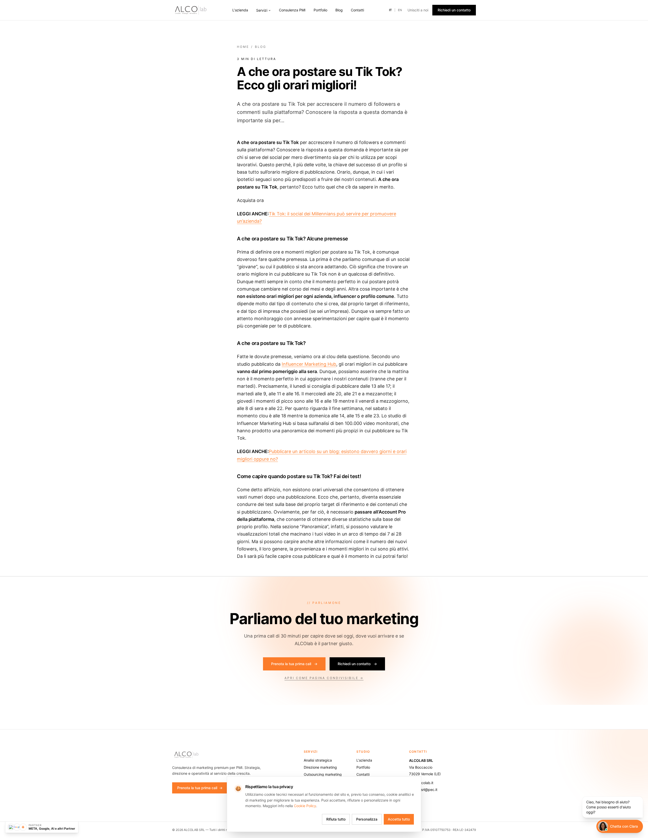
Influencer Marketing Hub (309, 364)
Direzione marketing (320, 767)
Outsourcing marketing (323, 774)
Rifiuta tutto (336, 819)
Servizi (261, 10)
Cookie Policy (305, 806)
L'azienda (240, 10)
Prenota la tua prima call (294, 664)
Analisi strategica (318, 760)
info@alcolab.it (421, 783)
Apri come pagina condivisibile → (324, 678)
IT (390, 10)
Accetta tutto (399, 819)
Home (243, 47)
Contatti (357, 10)
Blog (339, 10)
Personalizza (366, 819)
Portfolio (320, 10)
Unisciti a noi (418, 10)
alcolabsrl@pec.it (423, 789)
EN (400, 10)
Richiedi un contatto (454, 10)
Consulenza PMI (292, 10)
